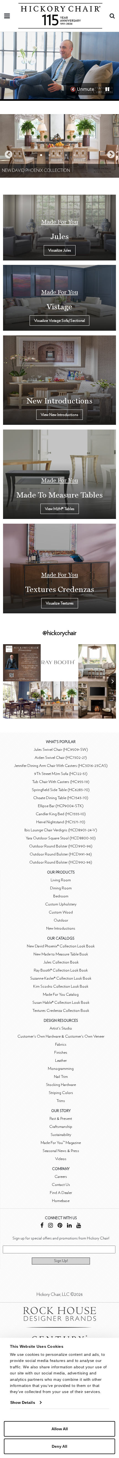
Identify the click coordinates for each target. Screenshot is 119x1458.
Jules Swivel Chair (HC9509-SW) (60, 749)
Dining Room (61, 888)
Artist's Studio (61, 1028)
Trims (60, 1101)
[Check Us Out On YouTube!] (78, 1226)
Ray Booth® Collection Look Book (61, 970)
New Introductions (60, 928)
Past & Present (61, 1118)
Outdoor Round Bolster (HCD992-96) (60, 862)
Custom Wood (61, 912)
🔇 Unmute (82, 89)
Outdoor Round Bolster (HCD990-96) (60, 846)
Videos (60, 1159)
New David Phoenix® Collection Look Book (61, 946)
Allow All (59, 1429)
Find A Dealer (61, 1193)
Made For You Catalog (61, 994)
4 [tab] (66, 155)
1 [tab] (41, 155)
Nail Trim (61, 1077)
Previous (7, 153)
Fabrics (60, 1044)
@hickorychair (59, 633)
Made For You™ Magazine (61, 1143)
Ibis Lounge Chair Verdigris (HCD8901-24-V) (60, 830)
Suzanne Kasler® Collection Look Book (60, 978)
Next (109, 153)
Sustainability (61, 1135)
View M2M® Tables (59, 509)
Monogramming (61, 1068)
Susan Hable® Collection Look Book (60, 1002)
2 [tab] (49, 155)
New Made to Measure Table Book (60, 954)
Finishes (60, 1052)
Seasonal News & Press (61, 1151)
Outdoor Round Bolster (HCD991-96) (61, 854)
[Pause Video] (107, 89)
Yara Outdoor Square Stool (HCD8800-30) (61, 838)
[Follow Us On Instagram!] (50, 1226)
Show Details (22, 1402)
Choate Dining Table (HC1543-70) (60, 798)
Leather (61, 1060)
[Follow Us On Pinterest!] (60, 1226)
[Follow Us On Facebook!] (41, 1226)
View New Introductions (59, 415)
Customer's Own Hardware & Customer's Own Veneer (60, 1036)
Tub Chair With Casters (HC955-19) (60, 782)
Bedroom (60, 896)
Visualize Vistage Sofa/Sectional (59, 320)
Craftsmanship (60, 1127)
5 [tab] (74, 155)
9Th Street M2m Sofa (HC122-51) (60, 774)
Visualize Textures (60, 603)
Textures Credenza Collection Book (60, 1010)
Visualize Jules (59, 250)
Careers (61, 1177)
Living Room (61, 880)
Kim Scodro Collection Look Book (60, 986)
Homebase (60, 1201)
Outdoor (61, 920)
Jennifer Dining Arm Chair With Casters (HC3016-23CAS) (61, 766)
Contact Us (61, 1185)
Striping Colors (61, 1093)
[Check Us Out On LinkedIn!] (69, 1226)
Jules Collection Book (61, 962)
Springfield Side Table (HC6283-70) (61, 790)
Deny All (59, 1446)
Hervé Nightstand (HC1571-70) (60, 822)
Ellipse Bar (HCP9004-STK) (61, 806)
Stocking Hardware (61, 1085)
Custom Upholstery (60, 904)
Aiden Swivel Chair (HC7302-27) (61, 758)
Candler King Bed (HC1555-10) (61, 814)
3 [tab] (58, 155)
